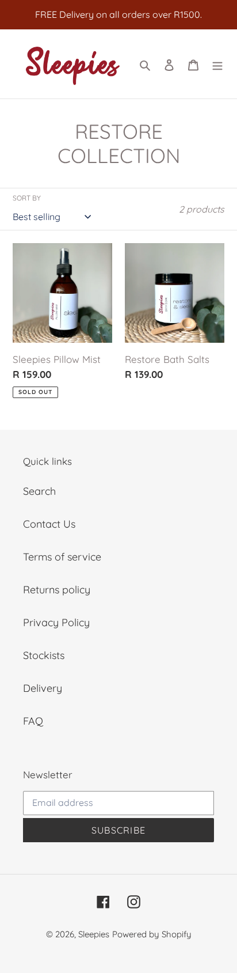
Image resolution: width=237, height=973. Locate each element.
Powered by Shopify (152, 934)
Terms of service (62, 556)
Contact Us (49, 524)
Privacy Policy (56, 622)
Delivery (42, 688)
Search (39, 491)
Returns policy (56, 589)
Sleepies (93, 934)
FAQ (33, 721)
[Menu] (217, 64)
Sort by (27, 198)
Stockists (43, 655)
